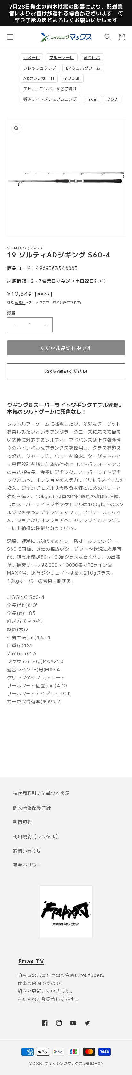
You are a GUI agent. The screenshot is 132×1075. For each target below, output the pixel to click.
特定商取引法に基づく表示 (41, 793)
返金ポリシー (27, 865)
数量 (11, 313)
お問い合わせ (27, 850)
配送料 (20, 302)
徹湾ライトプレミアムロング (50, 98)
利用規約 (22, 822)
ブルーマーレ (61, 57)
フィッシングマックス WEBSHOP (74, 1063)
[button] (10, 37)
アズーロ (31, 57)
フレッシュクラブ (39, 68)
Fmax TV (31, 961)
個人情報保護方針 (32, 807)
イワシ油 (71, 78)
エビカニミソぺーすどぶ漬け (50, 88)
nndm (92, 98)
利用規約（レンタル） (36, 836)
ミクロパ (92, 57)
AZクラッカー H (38, 78)
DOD (112, 98)
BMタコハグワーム (83, 68)
